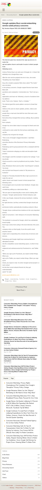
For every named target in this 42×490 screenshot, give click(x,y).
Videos (14, 281)
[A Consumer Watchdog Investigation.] (7, 4)
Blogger (7, 279)
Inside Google (9, 485)
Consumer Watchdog (21, 485)
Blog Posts (5, 458)
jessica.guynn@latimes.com (10, 275)
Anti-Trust (5, 471)
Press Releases (7, 464)
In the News (6, 454)
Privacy (4, 461)
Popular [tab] (6, 378)
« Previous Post (21, 287)
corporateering (14, 279)
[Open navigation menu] (3, 10)
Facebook (22, 279)
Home (2, 15)
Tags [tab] (12, 378)
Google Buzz (33, 279)
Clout (4, 474)
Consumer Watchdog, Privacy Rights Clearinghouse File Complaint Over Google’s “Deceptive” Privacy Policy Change (20, 305)
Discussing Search (12, 15)
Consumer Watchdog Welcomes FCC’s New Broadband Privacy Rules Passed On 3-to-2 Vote (19, 320)
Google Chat (8, 281)
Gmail (27, 279)
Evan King (31, 487)
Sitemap (12, 487)
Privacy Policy (19, 487)
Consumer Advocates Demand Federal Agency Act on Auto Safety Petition (20, 349)
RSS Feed (38, 485)
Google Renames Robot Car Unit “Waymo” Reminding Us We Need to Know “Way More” (18, 313)
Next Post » (21, 290)
